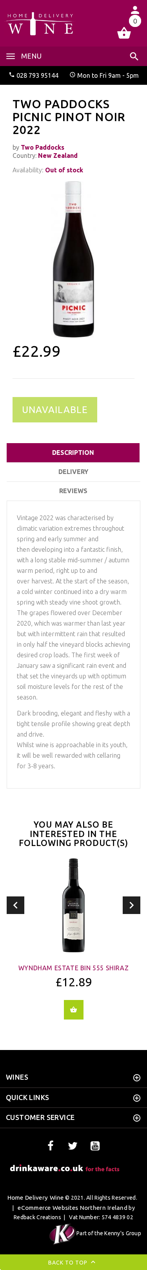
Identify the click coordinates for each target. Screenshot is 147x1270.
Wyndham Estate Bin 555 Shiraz (73, 967)
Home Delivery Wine (35, 1197)
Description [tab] (73, 452)
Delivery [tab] (73, 471)
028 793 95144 (37, 75)
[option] (73, 259)
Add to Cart (73, 1010)
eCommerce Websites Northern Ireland (72, 1207)
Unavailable (55, 409)
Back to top (68, 1262)
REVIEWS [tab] (73, 490)
